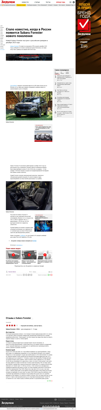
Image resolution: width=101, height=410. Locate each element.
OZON (22, 58)
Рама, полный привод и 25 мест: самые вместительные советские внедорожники (64, 106)
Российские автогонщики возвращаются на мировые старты (63, 98)
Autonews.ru (19, 245)
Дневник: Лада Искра (72, 5)
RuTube (34, 241)
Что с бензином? (42, 5)
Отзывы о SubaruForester (19, 318)
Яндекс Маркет (33, 58)
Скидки (55, 5)
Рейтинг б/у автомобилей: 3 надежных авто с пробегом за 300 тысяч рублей (64, 77)
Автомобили (13, 85)
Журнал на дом (21, 5)
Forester (13, 329)
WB (26, 58)
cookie (41, 408)
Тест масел (62, 5)
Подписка (71, 403)
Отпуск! (50, 5)
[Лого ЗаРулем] (8, 2)
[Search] (73, 399)
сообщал (22, 235)
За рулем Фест (4, 399)
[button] (73, 408)
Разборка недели (31, 5)
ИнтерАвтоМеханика (9, 5)
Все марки (2, 49)
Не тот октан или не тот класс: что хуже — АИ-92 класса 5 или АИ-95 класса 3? (64, 113)
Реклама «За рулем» (69, 406)
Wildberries (56, 403)
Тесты (48, 2)
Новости (25, 2)
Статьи (37, 2)
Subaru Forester (14, 46)
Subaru (8, 329)
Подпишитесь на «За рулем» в (29, 266)
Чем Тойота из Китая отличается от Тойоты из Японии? (63, 91)
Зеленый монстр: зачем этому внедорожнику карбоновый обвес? (64, 84)
